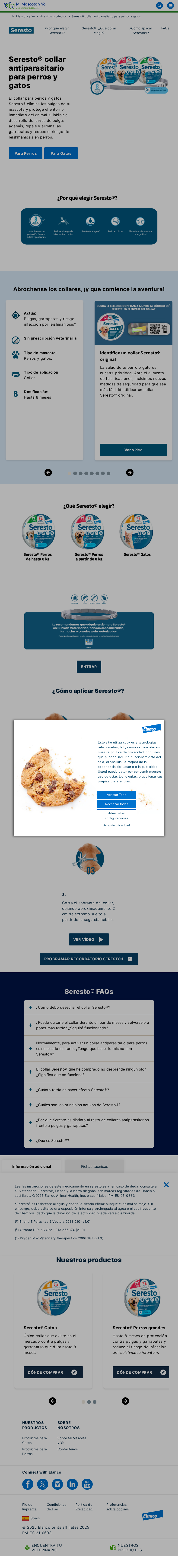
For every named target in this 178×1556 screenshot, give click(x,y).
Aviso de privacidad (116, 825)
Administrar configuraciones (116, 815)
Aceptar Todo (116, 795)
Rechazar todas (116, 804)
